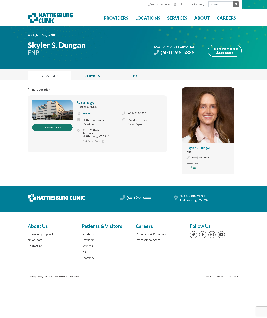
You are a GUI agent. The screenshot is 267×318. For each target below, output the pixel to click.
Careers (226, 18)
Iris (84, 252)
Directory (198, 4)
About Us (38, 226)
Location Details (52, 127)
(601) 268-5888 (177, 52)
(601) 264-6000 (160, 4)
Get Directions (92, 141)
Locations (147, 18)
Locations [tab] (49, 75)
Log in (182, 4)
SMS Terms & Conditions (66, 276)
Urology (86, 102)
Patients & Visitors (102, 226)
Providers (116, 18)
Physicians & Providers (151, 234)
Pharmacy (88, 258)
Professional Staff (148, 240)
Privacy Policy (35, 276)
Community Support (40, 234)
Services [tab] (92, 75)
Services (177, 18)
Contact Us (35, 246)
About (202, 18)
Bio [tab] (136, 75)
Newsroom (35, 240)
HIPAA (48, 276)
